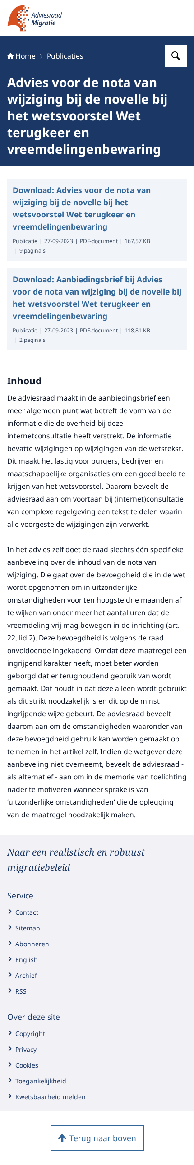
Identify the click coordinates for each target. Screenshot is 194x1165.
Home (25, 56)
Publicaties (65, 56)
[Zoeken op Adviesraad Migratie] (176, 56)
